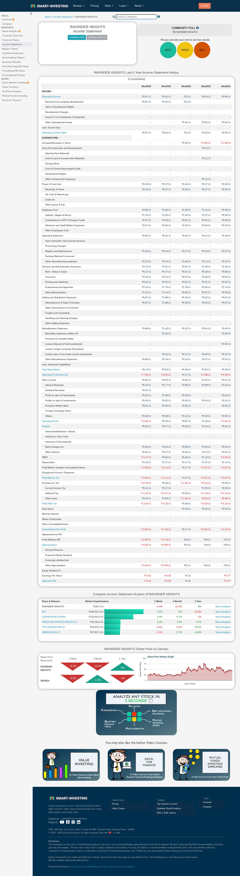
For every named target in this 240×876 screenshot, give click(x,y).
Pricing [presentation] (115, 804)
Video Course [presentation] (118, 808)
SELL (202, 50)
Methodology (93, 866)
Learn (123, 5)
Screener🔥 (8, 19)
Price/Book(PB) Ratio (13, 70)
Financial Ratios (10, 40)
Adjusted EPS (49, 581)
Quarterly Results (11, 62)
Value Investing (10, 87)
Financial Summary (12, 35)
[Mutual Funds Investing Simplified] (201, 764)
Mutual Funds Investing (14, 95)
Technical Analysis (12, 91)
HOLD (185, 50)
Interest (46, 426)
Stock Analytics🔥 (11, 31)
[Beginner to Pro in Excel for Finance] (136, 764)
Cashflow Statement (13, 53)
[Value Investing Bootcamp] (71, 764)
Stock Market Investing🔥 (15, 82)
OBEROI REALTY (51, 632)
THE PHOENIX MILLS (53, 627)
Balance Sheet (10, 48)
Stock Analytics (223, 606)
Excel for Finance (11, 100)
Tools (107, 5)
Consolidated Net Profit (54, 529)
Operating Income (51, 96)
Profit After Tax (49, 503)
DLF (44, 611)
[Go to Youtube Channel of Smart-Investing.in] (62, 822)
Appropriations (49, 545)
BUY (168, 50)
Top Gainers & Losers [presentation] (167, 804)
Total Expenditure (51, 369)
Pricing (94, 5)
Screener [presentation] (207, 802)
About (138, 5)
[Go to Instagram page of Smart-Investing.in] (74, 822)
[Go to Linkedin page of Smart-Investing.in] (79, 822)
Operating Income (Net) (54, 132)
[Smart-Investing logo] (49, 6)
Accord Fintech (78, 866)
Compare (7, 24)
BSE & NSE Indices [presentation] (166, 813)
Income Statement (12, 44)
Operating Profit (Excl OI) (55, 374)
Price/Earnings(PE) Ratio (15, 66)
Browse (78, 5)
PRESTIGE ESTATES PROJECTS (59, 622)
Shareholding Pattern (13, 57)
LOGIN (205, 5)
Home (48, 16)
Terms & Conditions (125, 866)
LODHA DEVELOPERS (53, 616)
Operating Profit (50, 421)
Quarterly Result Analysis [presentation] (169, 808)
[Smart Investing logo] (68, 798)
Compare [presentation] (207, 807)
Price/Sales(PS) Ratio (13, 75)
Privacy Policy (107, 866)
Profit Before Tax (50, 477)
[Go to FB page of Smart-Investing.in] (68, 822)
